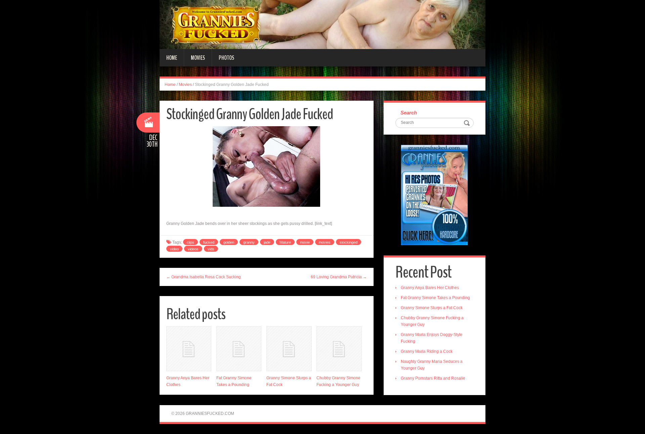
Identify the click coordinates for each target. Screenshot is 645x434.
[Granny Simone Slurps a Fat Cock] (288, 348)
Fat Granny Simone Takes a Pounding (435, 297)
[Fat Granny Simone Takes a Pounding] (238, 348)
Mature (285, 242)
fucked (208, 242)
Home (171, 58)
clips (190, 242)
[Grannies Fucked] (322, 24)
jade (267, 242)
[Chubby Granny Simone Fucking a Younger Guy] (338, 348)
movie (305, 242)
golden (228, 242)
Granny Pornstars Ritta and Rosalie (433, 378)
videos (193, 249)
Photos (226, 58)
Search (408, 112)
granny (249, 242)
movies (325, 242)
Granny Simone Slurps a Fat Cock (432, 307)
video (174, 249)
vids (211, 249)
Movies (198, 58)
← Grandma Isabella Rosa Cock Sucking (203, 277)
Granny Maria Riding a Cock (427, 351)
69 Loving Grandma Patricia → (339, 277)
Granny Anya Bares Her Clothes (430, 287)
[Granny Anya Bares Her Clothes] (188, 348)
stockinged (348, 242)
